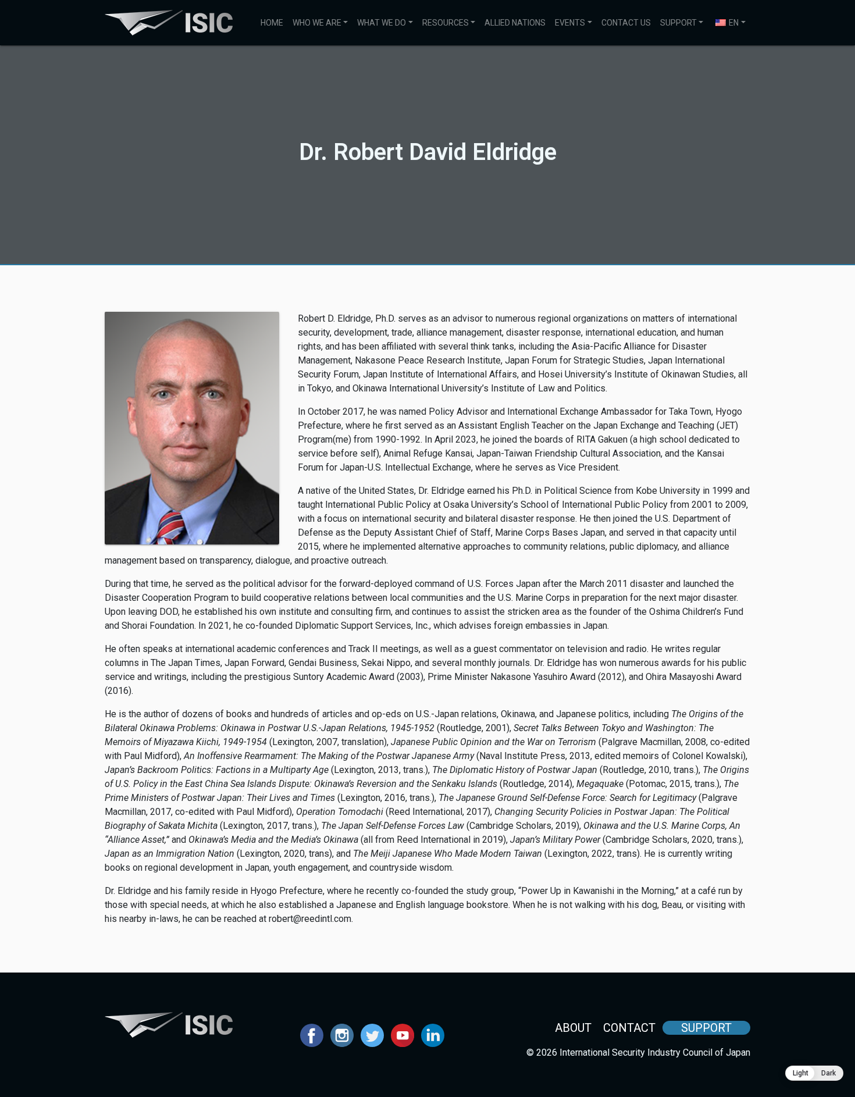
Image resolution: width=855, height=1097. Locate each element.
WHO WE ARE (317, 22)
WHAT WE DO (381, 22)
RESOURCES (445, 22)
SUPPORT (678, 22)
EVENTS (570, 22)
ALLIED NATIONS (515, 22)
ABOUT (573, 1028)
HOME (272, 22)
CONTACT (629, 1028)
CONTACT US (626, 22)
